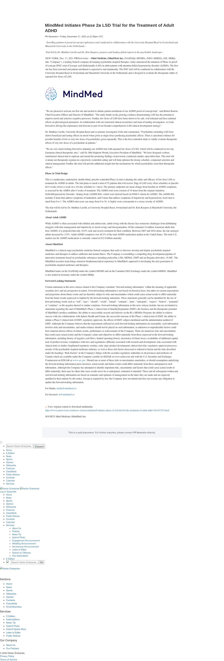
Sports (9, 459)
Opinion (10, 462)
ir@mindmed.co (67, 394)
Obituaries (11, 465)
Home (9, 450)
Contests (10, 477)
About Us (16, 528)
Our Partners (12, 648)
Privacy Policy (7, 656)
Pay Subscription (20, 555)
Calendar (10, 480)
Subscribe (11, 491)
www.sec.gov (79, 360)
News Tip (16, 534)
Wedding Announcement (24, 543)
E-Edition (10, 453)
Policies (16, 531)
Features (10, 468)
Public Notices (13, 474)
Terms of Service (8, 659)
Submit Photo (18, 537)
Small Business (14, 606)
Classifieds (11, 471)
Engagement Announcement (26, 540)
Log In (3, 491)
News (8, 456)
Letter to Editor (19, 549)
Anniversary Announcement (25, 546)
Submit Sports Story (16, 629)
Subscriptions (13, 619)
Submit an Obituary (21, 552)
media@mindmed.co (66, 388)
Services (10, 483)
